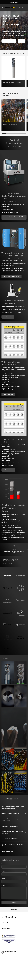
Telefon (3, 878)
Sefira (6, 951)
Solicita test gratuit (8, 394)
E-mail (3, 871)
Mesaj (3, 885)
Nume (3, 863)
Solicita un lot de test (9, 41)
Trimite (14, 902)
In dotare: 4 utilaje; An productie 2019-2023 (14, 217)
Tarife (21, 41)
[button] (25, 7)
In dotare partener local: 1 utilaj (11, 276)
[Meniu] (2, 7)
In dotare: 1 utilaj (8, 316)
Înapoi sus (14, 909)
